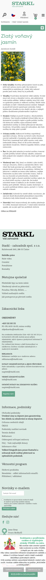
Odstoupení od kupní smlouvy (15, 439)
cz (13, 15)
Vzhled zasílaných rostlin (13, 293)
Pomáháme (7, 265)
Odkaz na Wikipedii (8, 211)
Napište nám (8, 394)
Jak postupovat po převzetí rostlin (17, 296)
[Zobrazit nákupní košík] (35, 15)
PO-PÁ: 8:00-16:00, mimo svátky (16, 326)
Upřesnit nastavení (13, 569)
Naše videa (7, 258)
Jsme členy (13, 529)
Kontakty (6, 269)
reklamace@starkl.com (12, 359)
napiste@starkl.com (11, 371)
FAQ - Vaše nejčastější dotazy (15, 443)
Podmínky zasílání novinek (14, 429)
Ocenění (5, 262)
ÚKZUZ (5, 425)
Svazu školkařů (15, 532)
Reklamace (7, 436)
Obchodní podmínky (22, 415)
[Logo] (23, 5)
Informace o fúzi (9, 446)
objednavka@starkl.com (12, 329)
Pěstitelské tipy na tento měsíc (15, 283)
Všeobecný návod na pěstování (15, 286)
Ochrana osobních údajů (13, 422)
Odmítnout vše (34, 569)
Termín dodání (8, 432)
